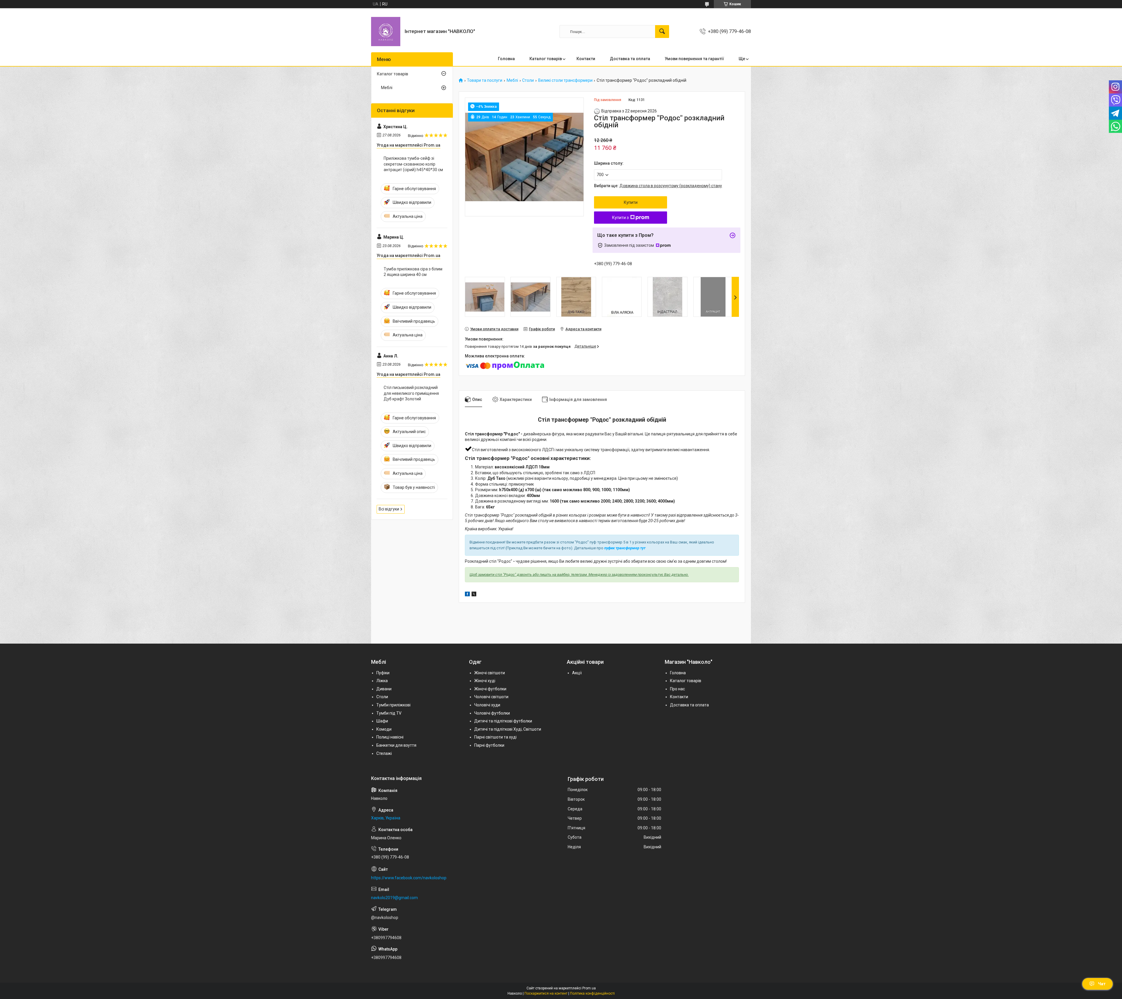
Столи (528, 80)
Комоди (384, 729)
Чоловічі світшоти (491, 696)
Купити (631, 202)
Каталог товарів (545, 58)
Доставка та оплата (630, 58)
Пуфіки (382, 672)
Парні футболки (489, 745)
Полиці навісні (390, 737)
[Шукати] (662, 31)
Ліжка (382, 680)
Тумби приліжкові (393, 705)
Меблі (512, 80)
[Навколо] (385, 31)
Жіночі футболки (490, 689)
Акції (577, 672)
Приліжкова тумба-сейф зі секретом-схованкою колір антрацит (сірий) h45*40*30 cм (413, 164)
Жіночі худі (484, 680)
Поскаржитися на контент (545, 993)
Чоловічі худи (487, 705)
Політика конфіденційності (592, 993)
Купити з (620, 217)
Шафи (382, 721)
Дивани (384, 689)
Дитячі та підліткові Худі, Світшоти (507, 729)
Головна (506, 58)
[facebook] (467, 595)
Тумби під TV (388, 713)
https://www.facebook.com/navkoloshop (408, 877)
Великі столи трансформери (565, 80)
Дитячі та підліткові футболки (503, 721)
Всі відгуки (389, 509)
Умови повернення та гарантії (694, 58)
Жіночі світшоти (489, 672)
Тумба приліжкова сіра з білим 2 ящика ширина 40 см (413, 272)
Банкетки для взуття (396, 745)
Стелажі (384, 753)
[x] (474, 595)
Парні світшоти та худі (495, 737)
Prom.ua (589, 988)
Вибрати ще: (658, 185)
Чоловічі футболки (492, 713)
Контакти (585, 58)
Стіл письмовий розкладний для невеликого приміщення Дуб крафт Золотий (411, 393)
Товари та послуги (484, 80)
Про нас (677, 689)
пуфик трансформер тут (624, 548)
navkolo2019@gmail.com (394, 897)
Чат (1102, 983)
